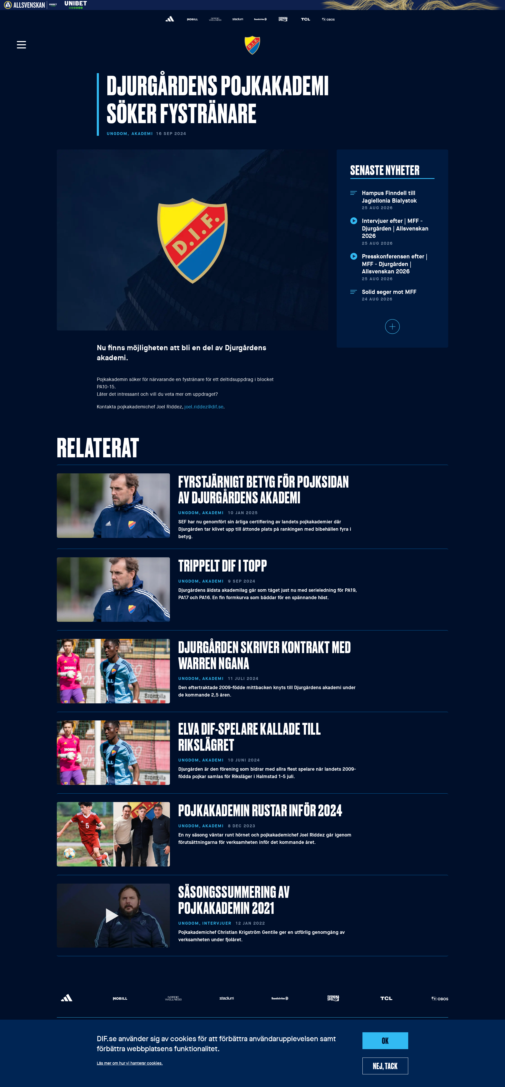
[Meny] (21, 45)
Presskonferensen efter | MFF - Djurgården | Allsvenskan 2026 (394, 264)
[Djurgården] (252, 45)
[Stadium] (237, 19)
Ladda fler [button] (392, 326)
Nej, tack (385, 1065)
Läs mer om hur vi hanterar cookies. (130, 1063)
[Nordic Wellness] (215, 19)
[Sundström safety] (260, 19)
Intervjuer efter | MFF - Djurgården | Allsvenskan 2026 (395, 228)
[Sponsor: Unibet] (76, 4)
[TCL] (305, 19)
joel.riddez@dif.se (203, 407)
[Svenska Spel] (283, 19)
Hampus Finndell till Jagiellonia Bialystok (389, 196)
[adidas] (170, 19)
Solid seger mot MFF (389, 292)
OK (385, 1040)
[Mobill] (192, 19)
